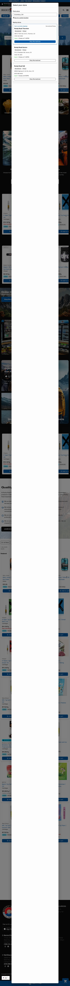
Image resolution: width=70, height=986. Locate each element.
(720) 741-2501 (18, 54)
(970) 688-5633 (18, 73)
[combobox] (33, 14)
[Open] (56, 14)
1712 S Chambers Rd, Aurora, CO (23, 52)
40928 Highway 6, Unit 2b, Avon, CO (24, 71)
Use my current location (21, 18)
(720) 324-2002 (18, 36)
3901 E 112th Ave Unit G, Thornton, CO (24, 33)
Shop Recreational (35, 41)
